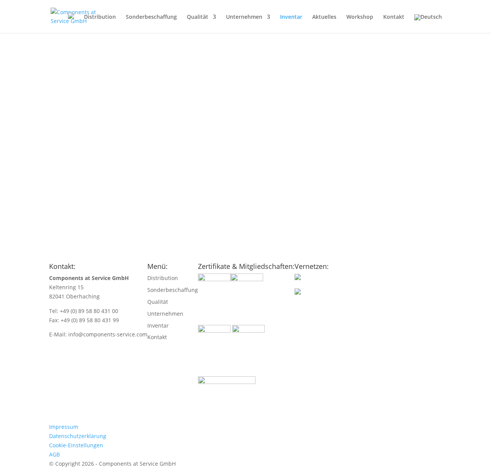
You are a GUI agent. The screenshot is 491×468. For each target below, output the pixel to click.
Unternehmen (244, 17)
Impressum (63, 426)
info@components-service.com (107, 334)
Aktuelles (324, 17)
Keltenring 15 (66, 287)
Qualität (197, 17)
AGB (54, 454)
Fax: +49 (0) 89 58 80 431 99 (84, 320)
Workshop (359, 17)
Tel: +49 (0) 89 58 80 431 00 (83, 311)
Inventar (291, 17)
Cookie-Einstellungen (76, 445)
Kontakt (393, 17)
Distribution (100, 17)
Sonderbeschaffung (151, 17)
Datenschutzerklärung (77, 436)
